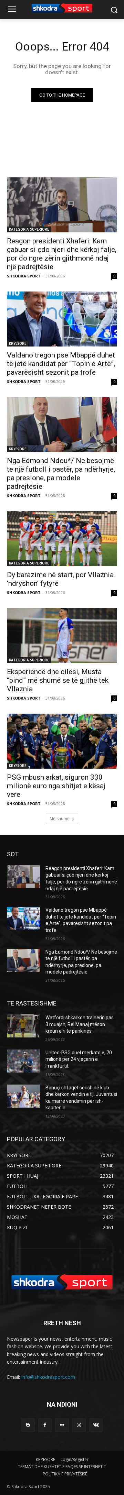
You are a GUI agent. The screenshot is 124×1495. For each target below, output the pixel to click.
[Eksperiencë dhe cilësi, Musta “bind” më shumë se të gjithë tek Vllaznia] (62, 635)
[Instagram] (79, 1425)
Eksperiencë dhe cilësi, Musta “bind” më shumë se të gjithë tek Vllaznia (57, 680)
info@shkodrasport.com (48, 1377)
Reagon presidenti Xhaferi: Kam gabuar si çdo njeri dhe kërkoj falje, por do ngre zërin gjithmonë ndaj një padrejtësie (61, 254)
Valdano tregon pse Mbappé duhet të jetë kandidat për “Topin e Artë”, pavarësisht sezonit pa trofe (61, 363)
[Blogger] (28, 1425)
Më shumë (60, 819)
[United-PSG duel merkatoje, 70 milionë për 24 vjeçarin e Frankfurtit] (23, 1061)
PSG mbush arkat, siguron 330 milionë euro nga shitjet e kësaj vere (56, 786)
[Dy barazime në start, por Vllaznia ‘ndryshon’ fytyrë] (62, 538)
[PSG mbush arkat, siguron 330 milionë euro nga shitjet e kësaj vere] (62, 741)
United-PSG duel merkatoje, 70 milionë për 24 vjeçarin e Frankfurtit (78, 1059)
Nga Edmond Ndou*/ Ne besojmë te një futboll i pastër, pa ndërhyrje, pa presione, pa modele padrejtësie (61, 474)
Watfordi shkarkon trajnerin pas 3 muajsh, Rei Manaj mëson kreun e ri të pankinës (79, 1024)
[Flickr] (62, 1425)
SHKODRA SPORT (24, 275)
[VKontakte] (96, 1425)
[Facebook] (45, 1425)
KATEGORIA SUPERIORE (29, 229)
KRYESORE (17, 343)
